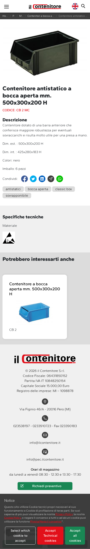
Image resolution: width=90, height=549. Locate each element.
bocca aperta (38, 189)
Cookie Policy (12, 517)
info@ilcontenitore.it (45, 443)
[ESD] (10, 237)
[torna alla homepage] (45, 6)
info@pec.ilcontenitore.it (45, 459)
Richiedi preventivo (46, 486)
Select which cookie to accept (20, 536)
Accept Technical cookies (50, 536)
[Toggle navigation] (6, 6)
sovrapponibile (17, 195)
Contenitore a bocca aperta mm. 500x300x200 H (34, 288)
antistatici (13, 189)
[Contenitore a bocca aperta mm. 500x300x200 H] (34, 312)
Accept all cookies (75, 536)
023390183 (68, 426)
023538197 (22, 426)
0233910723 (42, 426)
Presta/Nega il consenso (46, 521)
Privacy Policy (63, 514)
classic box (63, 189)
